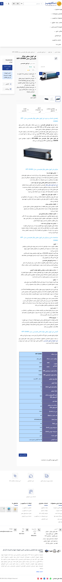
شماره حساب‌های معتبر (26, 513)
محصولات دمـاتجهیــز (57, 18)
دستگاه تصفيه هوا (58, 516)
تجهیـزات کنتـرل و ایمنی (56, 27)
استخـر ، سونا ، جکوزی (57, 22)
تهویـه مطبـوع (58, 9)
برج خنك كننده (58, 513)
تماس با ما (58, 44)
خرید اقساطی (58, 36)
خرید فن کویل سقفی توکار (52, 185)
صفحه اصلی (57, 52)
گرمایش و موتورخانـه (57, 14)
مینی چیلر (60, 519)
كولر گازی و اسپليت (57, 508)
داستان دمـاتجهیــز (56, 40)
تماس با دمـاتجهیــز (26, 510)
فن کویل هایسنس (41, 52)
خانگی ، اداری (59, 31)
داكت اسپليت (59, 510)
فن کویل (50, 52)
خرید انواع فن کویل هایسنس (51, 341)
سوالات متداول (44, 510)
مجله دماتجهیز (44, 508)
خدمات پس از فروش (26, 516)
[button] (7, 4)
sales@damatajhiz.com (6, 531)
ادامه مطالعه (39, 572)
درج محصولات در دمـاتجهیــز (41, 516)
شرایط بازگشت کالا (43, 513)
